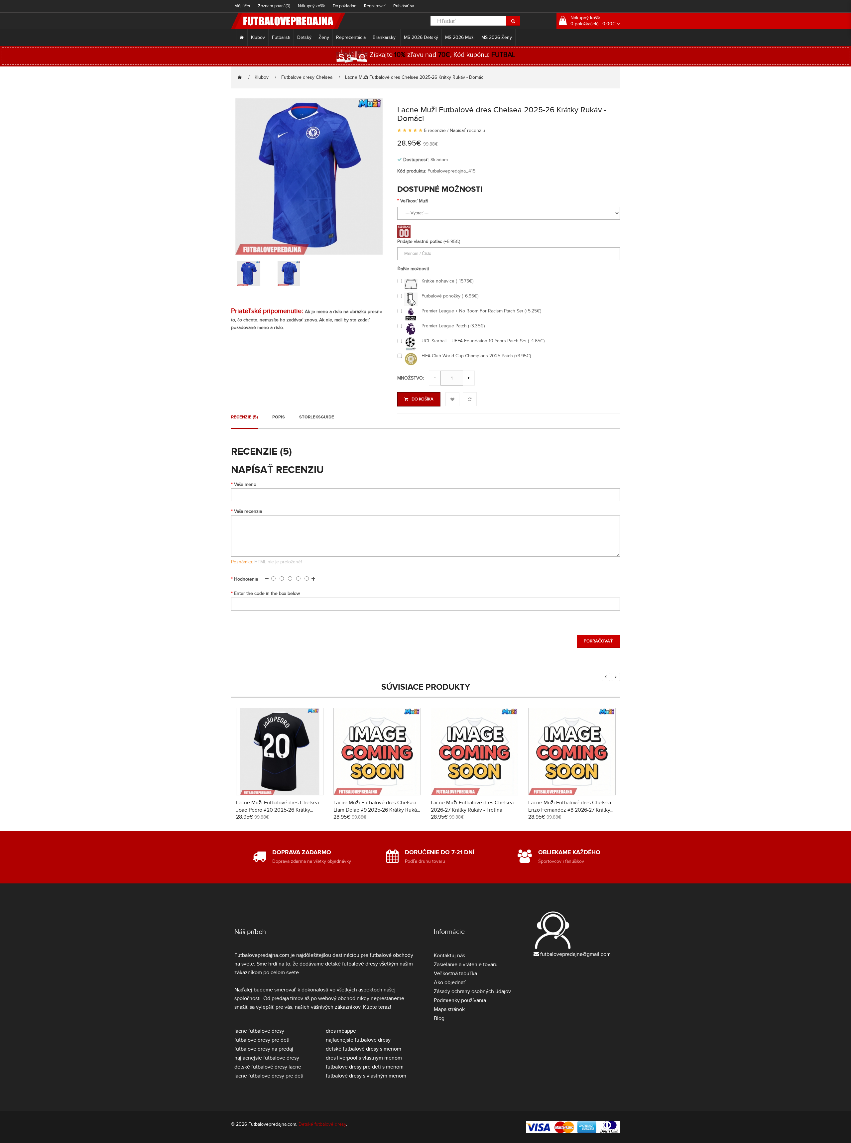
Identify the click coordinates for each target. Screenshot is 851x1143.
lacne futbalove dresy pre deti (269, 1076)
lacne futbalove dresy (259, 1031)
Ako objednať (450, 982)
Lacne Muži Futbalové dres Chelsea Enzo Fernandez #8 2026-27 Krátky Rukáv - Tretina (569, 810)
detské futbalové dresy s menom (363, 1049)
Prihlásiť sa (403, 6)
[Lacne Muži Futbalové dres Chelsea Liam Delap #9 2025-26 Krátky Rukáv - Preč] (377, 750)
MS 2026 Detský (421, 37)
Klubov (258, 37)
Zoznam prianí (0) (274, 6)
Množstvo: (410, 378)
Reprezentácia (351, 37)
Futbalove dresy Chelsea (306, 77)
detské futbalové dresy (351, 964)
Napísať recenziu (467, 130)
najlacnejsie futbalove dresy (266, 1058)
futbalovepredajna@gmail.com (575, 954)
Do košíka (422, 399)
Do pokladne (344, 6)
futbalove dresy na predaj (263, 1049)
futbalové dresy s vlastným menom (366, 1076)
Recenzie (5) (244, 417)
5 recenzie (435, 130)
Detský (304, 37)
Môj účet (242, 6)
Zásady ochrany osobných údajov (472, 991)
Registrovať (375, 6)
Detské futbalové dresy (322, 1124)
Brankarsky (385, 37)
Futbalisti (281, 37)
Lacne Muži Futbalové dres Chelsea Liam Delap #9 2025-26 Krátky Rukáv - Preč (376, 810)
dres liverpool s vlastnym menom (364, 1058)
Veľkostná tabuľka (455, 973)
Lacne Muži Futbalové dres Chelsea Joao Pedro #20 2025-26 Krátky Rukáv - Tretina (277, 810)
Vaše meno (245, 484)
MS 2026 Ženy (496, 37)
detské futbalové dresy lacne (267, 1067)
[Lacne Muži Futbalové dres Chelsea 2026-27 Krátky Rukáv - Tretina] (474, 750)
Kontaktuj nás (449, 955)
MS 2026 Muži (459, 37)
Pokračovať (598, 641)
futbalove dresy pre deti (262, 1040)
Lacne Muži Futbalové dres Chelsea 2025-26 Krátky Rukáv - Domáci (414, 77)
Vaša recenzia (248, 511)
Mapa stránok (449, 1009)
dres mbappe (341, 1031)
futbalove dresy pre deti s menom (365, 1067)
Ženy (323, 37)
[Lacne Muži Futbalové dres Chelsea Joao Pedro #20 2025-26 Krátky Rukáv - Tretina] (279, 750)
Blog (439, 1018)
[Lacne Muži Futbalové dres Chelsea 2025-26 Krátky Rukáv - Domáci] (309, 175)
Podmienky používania (460, 1000)
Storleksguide (316, 417)
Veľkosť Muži (414, 201)
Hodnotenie (246, 579)
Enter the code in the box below (267, 593)
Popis (278, 417)
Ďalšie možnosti (413, 269)
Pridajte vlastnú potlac (419, 241)
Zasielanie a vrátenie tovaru (466, 964)
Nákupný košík (311, 6)
